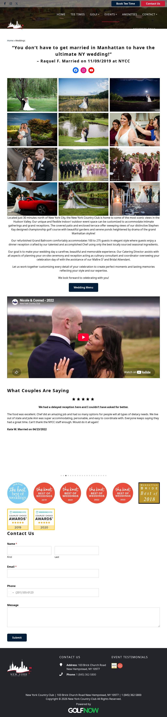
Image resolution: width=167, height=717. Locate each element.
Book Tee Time (125, 3)
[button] (94, 14)
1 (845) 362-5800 (86, 674)
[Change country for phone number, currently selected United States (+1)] (11, 592)
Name (12, 544)
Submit (17, 637)
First (9, 557)
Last (57, 557)
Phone (11, 586)
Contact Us (153, 3)
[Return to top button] (160, 710)
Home (10, 41)
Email (12, 566)
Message (12, 605)
